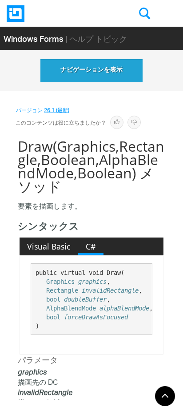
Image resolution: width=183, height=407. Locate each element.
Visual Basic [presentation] (48, 246)
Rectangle (62, 290)
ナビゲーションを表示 (91, 70)
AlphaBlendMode (71, 308)
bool (53, 299)
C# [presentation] (90, 246)
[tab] (49, 246)
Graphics (60, 281)
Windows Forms (34, 38)
